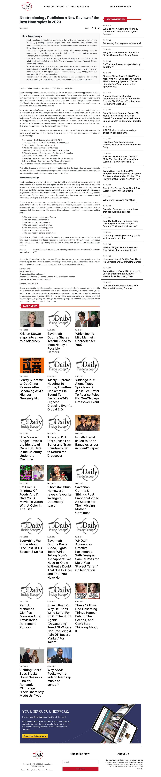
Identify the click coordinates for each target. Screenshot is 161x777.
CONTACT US (83, 6)
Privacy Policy (31, 770)
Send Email (29, 271)
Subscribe (80, 769)
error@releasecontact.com (59, 293)
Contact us (49, 770)
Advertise (41, 770)
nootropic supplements (82, 92)
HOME (47, 6)
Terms (23, 770)
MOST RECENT (58, 6)
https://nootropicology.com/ (39, 279)
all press (71, 6)
